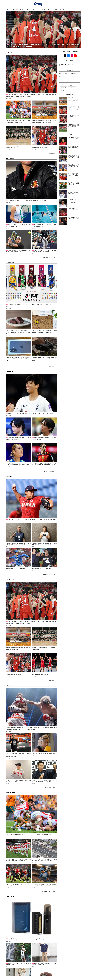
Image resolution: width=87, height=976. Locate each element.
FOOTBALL (9, 371)
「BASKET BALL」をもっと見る (48, 680)
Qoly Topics (10, 158)
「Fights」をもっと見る (49, 787)
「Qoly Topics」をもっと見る (48, 257)
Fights (8, 685)
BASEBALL (9, 476)
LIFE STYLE (10, 896)
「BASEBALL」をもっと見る (48, 574)
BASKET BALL (10, 579)
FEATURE (9, 52)
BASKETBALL (72, 87)
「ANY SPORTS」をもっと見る (48, 891)
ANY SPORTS (10, 792)
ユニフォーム (64, 85)
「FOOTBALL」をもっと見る (48, 471)
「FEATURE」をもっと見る (49, 153)
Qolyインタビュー (74, 85)
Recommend (10, 262)
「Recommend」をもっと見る (48, 366)
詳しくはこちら (62, 65)
